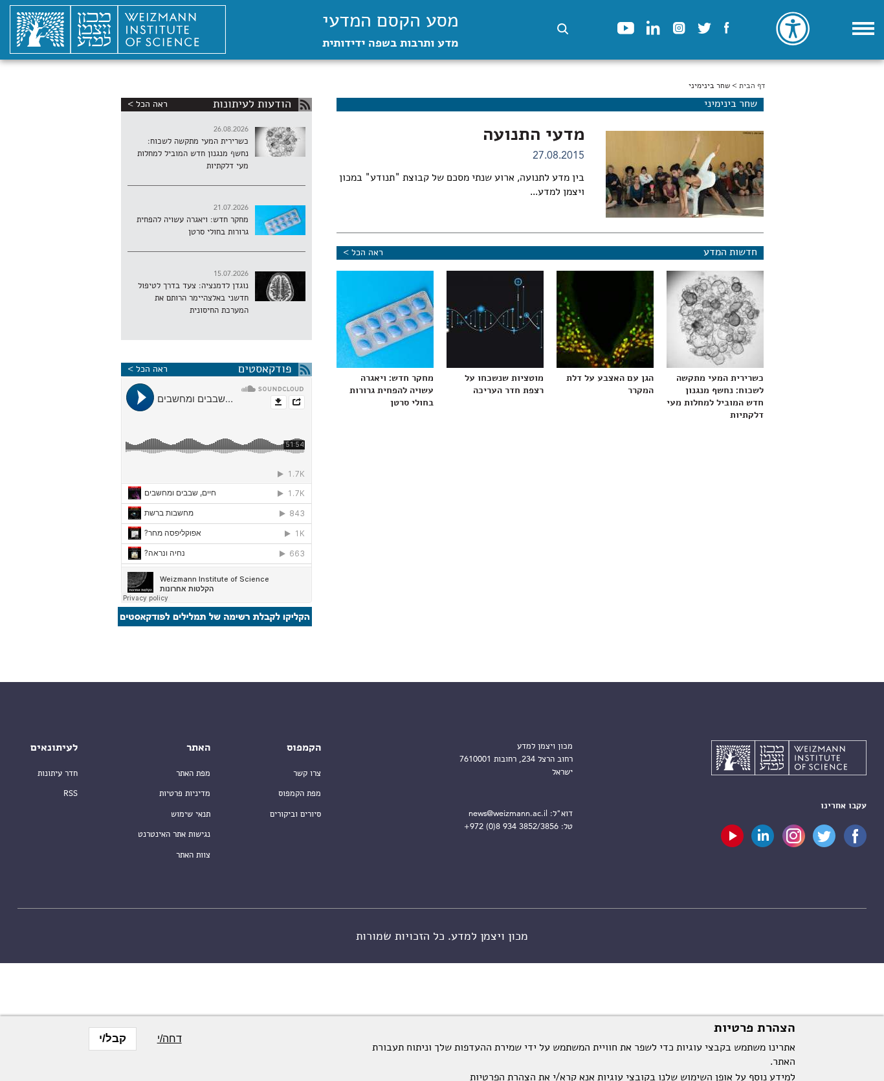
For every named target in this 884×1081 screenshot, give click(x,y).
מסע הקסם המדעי (390, 30)
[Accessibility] (793, 28)
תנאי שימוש (190, 814)
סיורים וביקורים (295, 814)
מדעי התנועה (533, 135)
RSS (70, 794)
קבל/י (112, 1038)
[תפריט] (863, 28)
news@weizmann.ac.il (508, 814)
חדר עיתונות (58, 773)
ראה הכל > (363, 252)
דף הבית (752, 86)
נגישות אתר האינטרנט (174, 834)
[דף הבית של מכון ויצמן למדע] (118, 30)
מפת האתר (193, 773)
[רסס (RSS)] (305, 104)
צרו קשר (307, 773)
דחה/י (169, 1038)
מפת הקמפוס (299, 794)
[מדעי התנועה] (685, 174)
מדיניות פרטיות (184, 794)
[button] (563, 29)
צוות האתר (193, 855)
